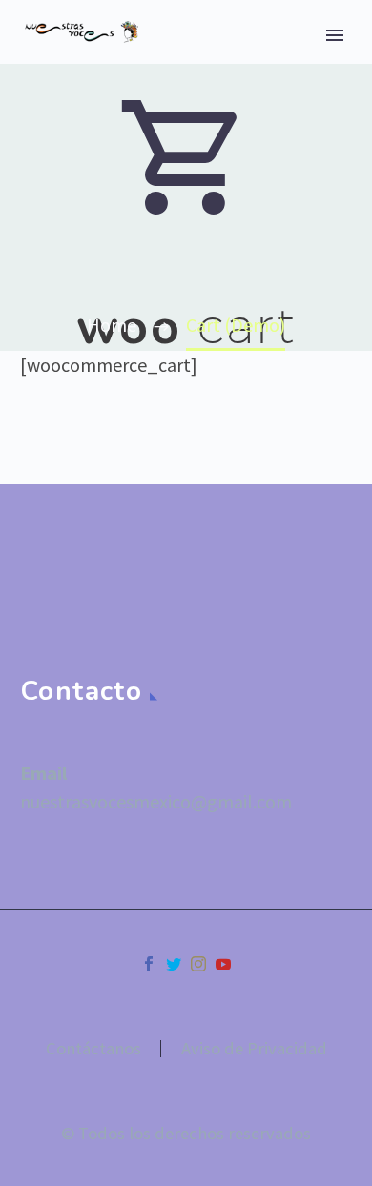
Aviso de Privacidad (254, 1049)
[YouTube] (223, 963)
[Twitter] (173, 963)
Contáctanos (93, 1049)
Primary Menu (335, 35)
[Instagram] (198, 963)
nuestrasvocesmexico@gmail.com (156, 801)
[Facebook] (148, 963)
